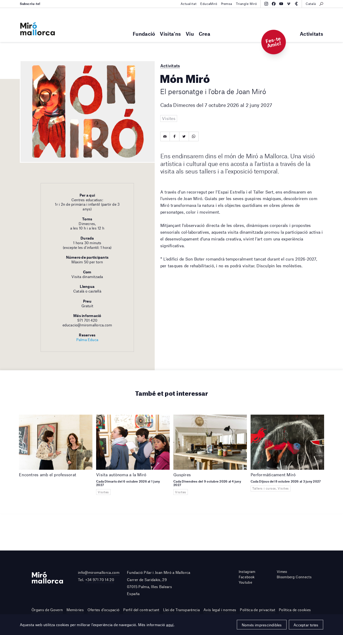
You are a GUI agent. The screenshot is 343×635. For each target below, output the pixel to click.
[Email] (165, 136)
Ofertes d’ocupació (103, 609)
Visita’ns (170, 34)
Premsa (226, 4)
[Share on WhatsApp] (194, 136)
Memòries (75, 609)
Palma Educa (87, 339)
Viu (190, 34)
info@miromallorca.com (98, 572)
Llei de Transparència (181, 609)
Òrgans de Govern (47, 609)
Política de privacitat (257, 609)
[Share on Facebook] (174, 136)
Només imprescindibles (262, 625)
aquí (170, 624)
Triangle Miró (246, 4)
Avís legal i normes (219, 609)
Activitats (311, 34)
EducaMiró (208, 4)
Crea (204, 34)
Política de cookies (295, 609)
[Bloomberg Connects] (296, 3)
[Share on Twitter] (184, 136)
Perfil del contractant (141, 609)
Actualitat (189, 4)
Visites (168, 118)
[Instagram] (266, 3)
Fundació (144, 34)
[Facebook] (274, 3)
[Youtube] (281, 3)
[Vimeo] (288, 3)
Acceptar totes (306, 625)
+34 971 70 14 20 (99, 579)
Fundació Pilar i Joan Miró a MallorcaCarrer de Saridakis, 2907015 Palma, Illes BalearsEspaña (158, 583)
